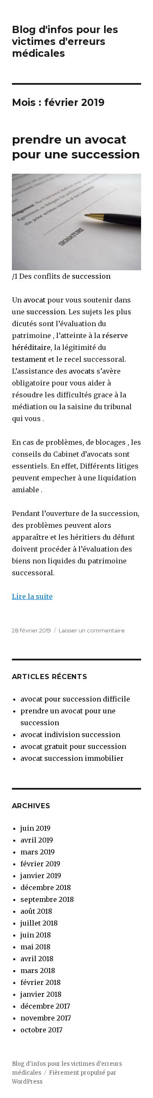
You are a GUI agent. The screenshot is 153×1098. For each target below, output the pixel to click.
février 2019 (40, 864)
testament (29, 359)
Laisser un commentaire (92, 630)
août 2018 (36, 911)
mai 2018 (35, 947)
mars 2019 (37, 852)
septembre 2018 (47, 899)
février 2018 (40, 982)
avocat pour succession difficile (75, 699)
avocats (82, 371)
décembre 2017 (45, 1006)
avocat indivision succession (70, 734)
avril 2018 (37, 958)
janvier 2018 (41, 994)
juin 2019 (35, 828)
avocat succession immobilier (72, 758)
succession (91, 276)
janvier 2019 (40, 875)
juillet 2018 (39, 923)
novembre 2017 (45, 1018)
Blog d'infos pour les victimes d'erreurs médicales (65, 41)
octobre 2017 (41, 1030)
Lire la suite (32, 596)
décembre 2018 (45, 887)
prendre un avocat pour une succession (76, 146)
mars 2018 (37, 970)
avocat (33, 300)
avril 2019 (36, 840)
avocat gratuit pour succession (73, 746)
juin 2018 (35, 935)
